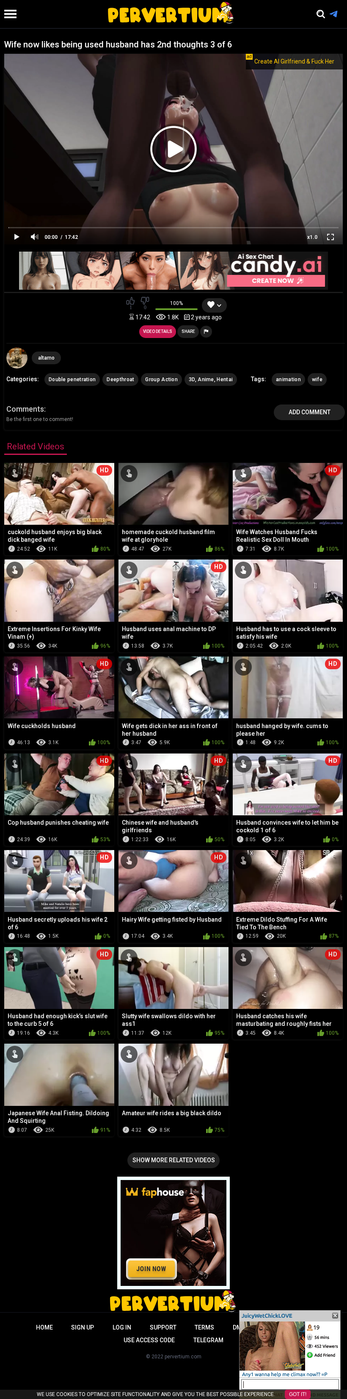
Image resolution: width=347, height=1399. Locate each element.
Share (188, 331)
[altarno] (17, 357)
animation (288, 379)
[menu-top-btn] (8, 14)
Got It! (297, 1394)
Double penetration (72, 379)
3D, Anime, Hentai (211, 379)
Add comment (309, 412)
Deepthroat (120, 379)
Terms (204, 1327)
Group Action (161, 379)
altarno (46, 358)
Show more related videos (173, 1160)
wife (317, 379)
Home (44, 1327)
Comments (25, 408)
